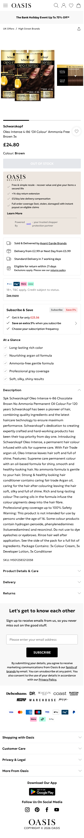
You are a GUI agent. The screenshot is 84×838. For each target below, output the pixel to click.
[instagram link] (26, 812)
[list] (40, 76)
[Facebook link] (45, 812)
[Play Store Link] (40, 794)
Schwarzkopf (13, 123)
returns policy (58, 267)
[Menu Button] (5, 5)
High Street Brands (29, 28)
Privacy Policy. (54, 682)
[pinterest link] (35, 812)
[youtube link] (55, 812)
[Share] (76, 28)
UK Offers (8, 28)
